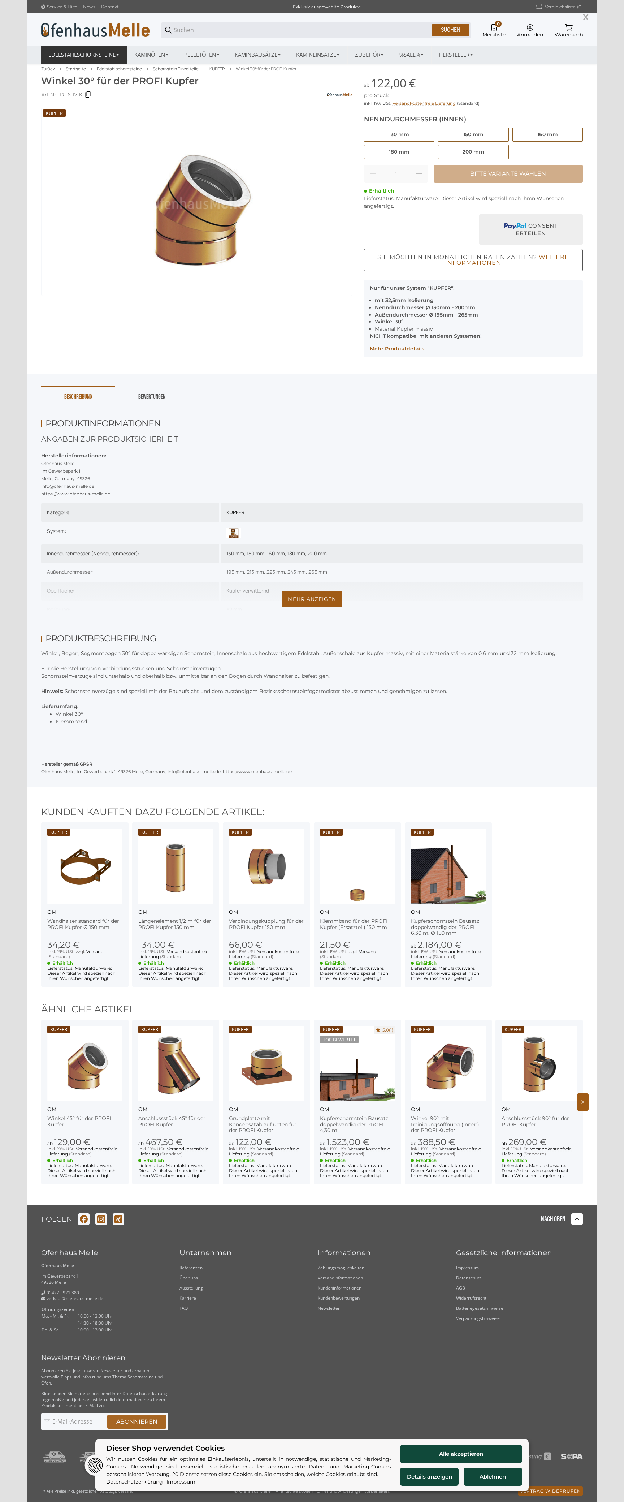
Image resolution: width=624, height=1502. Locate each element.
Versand (95, 951)
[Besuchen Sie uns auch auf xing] (118, 1219)
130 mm (235, 553)
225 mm (275, 571)
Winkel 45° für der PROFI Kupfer (79, 1121)
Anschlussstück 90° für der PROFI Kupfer (535, 1121)
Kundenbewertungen (339, 1298)
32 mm (234, 609)
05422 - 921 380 (62, 1293)
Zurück (48, 69)
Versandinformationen (340, 1278)
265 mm (317, 571)
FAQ (183, 1308)
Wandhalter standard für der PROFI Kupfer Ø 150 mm (83, 924)
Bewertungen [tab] (151, 396)
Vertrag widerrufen (550, 1491)
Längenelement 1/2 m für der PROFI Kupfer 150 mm (174, 924)
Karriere (187, 1298)
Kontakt (110, 6)
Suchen (450, 29)
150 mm (255, 553)
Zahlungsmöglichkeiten (341, 1268)
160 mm (276, 553)
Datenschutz (468, 1278)
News (89, 6)
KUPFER (217, 69)
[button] (456, 55)
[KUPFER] (233, 532)
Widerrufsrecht (471, 1298)
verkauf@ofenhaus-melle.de (74, 1298)
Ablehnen (493, 1476)
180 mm (296, 553)
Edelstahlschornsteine (119, 69)
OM (51, 911)
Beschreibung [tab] (78, 396)
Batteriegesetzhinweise (479, 1308)
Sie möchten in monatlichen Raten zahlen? (473, 260)
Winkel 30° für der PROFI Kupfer (266, 69)
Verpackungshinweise (478, 1318)
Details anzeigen (429, 1476)
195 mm (235, 571)
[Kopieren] (88, 94)
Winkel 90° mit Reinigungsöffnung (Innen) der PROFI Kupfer (445, 1124)
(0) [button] (564, 6)
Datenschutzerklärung (144, 1393)
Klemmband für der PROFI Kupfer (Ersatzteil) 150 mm (353, 924)
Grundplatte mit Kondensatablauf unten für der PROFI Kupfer (262, 1124)
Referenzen (191, 1268)
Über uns (188, 1278)
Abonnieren (136, 1421)
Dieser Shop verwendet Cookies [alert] (165, 1448)
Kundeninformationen (339, 1288)
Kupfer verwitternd (247, 590)
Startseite (76, 69)
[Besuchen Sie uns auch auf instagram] (101, 1219)
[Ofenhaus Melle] (95, 29)
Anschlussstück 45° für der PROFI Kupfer (171, 1121)
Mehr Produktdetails (397, 348)
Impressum (467, 1268)
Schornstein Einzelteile (176, 69)
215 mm (255, 571)
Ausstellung (191, 1288)
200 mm (317, 553)
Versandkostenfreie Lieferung (425, 103)
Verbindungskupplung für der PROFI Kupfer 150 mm (266, 924)
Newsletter (329, 1308)
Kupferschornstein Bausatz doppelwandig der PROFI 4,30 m (354, 1124)
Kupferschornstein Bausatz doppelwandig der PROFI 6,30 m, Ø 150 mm (445, 927)
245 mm (296, 571)
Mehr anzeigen (312, 599)
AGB (460, 1288)
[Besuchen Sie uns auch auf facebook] (84, 1219)
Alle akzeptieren (461, 1453)
